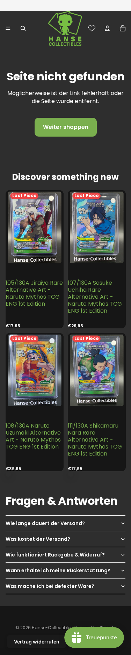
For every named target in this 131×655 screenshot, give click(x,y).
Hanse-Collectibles (52, 628)
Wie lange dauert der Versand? (45, 523)
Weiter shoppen (65, 127)
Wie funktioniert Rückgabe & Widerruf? (55, 554)
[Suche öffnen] (23, 28)
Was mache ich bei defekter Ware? (50, 586)
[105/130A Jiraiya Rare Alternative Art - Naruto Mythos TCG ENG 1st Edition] (34, 242)
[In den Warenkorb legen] (8, 331)
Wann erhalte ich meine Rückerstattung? (58, 570)
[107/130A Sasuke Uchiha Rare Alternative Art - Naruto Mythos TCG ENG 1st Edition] (96, 242)
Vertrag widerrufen (36, 642)
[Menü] (8, 28)
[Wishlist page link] (92, 28)
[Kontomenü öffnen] (107, 28)
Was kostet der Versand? (38, 539)
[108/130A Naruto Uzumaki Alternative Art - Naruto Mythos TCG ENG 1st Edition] (34, 385)
